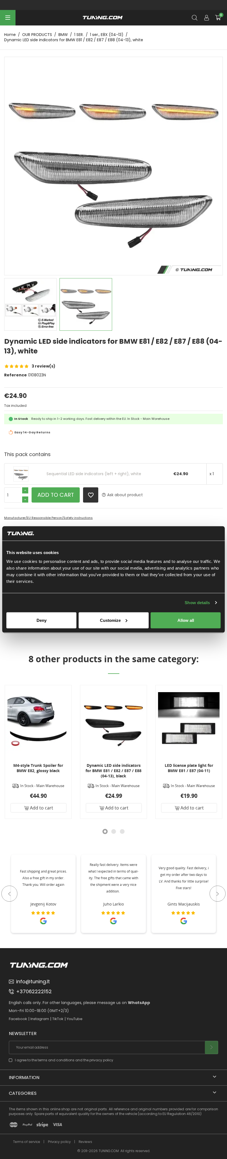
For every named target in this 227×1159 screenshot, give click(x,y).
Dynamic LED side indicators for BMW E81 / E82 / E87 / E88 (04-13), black (113, 770)
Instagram (39, 1018)
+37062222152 (34, 991)
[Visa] (57, 1124)
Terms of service (26, 1142)
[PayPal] (27, 1124)
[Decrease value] (25, 499)
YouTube (74, 1018)
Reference (15, 375)
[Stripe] (42, 1124)
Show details (197, 602)
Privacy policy (59, 1142)
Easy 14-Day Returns (32, 432)
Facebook (18, 1018)
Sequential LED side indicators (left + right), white (94, 474)
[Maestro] (13, 1124)
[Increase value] (25, 490)
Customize (110, 620)
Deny (42, 620)
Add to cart (55, 495)
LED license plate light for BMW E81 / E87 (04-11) (189, 768)
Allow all (185, 620)
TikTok (57, 1018)
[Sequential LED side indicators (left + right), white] (21, 474)
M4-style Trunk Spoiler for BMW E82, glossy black (38, 768)
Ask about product (122, 495)
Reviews (85, 1142)
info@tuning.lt (33, 981)
